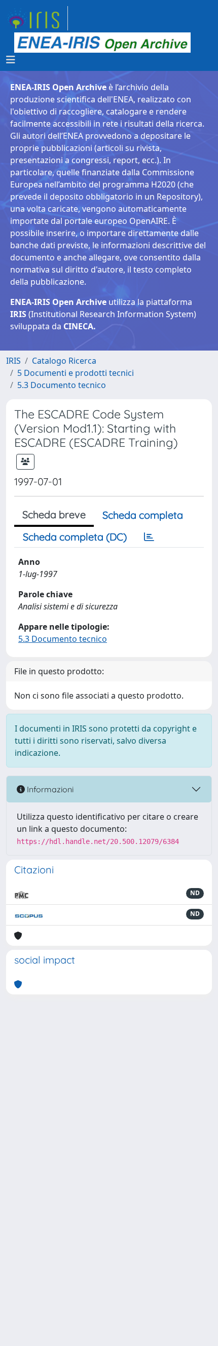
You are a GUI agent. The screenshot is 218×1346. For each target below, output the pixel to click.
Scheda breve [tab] (54, 514)
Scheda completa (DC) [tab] (75, 536)
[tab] (149, 537)
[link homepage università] (102, 42)
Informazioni (49, 789)
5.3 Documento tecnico (61, 385)
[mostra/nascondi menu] (10, 60)
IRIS (13, 360)
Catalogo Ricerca (64, 360)
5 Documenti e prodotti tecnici (75, 372)
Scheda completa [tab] (142, 515)
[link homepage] (37, 18)
